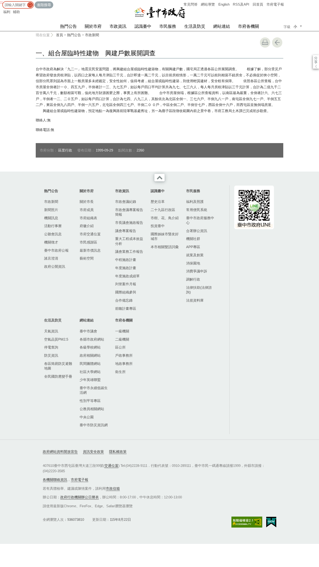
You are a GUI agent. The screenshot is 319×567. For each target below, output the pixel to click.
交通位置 (111, 466)
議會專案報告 (125, 231)
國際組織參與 (125, 292)
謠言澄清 (51, 258)
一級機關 (122, 331)
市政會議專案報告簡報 (129, 212)
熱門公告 (68, 26)
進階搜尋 (44, 5)
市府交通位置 (90, 234)
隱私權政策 (118, 452)
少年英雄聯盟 (90, 380)
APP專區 (193, 247)
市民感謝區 (88, 242)
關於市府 (93, 26)
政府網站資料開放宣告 (60, 452)
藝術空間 (87, 258)
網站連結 (221, 26)
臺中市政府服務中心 (200, 220)
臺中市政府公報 (56, 250)
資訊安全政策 (93, 452)
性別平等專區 (90, 401)
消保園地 (193, 263)
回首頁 (258, 4)
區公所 (120, 347)
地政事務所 (124, 364)
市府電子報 (275, 4)
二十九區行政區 (163, 210)
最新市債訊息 (90, 250)
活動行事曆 (53, 226)
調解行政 (193, 279)
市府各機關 (248, 26)
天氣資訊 (51, 331)
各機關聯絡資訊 (55, 480)
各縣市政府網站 (92, 339)
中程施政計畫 (125, 260)
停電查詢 (51, 347)
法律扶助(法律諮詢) (199, 289)
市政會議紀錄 (125, 202)
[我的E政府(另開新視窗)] (271, 522)
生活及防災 (194, 26)
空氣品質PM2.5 (56, 339)
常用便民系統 (196, 210)
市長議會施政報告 (129, 223)
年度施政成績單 (127, 276)
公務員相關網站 (92, 409)
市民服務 (167, 26)
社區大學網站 (90, 372)
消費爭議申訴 (196, 271)
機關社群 (193, 239)
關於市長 (87, 202)
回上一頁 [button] (277, 42)
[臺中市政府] (159, 13)
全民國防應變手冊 (58, 376)
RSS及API (241, 4)
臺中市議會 (88, 331)
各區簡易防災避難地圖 (58, 366)
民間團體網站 (90, 364)
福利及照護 (195, 202)
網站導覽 (208, 4)
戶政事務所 (124, 355)
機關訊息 (51, 218)
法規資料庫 (195, 300)
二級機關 (122, 339)
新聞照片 (51, 210)
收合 (159, 177)
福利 (6, 12)
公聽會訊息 (53, 234)
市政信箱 (113, 488)
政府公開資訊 (54, 266)
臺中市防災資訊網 (94, 425)
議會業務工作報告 (129, 252)
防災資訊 (51, 355)
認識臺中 (143, 26)
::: (1, 2)
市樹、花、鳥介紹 (165, 218)
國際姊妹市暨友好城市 (165, 236)
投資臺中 (158, 226)
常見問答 (191, 4)
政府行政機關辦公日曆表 (79, 497)
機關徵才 (51, 242)
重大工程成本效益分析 (129, 241)
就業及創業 (195, 255)
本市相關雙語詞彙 (165, 247)
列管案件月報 (125, 284)
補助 (16, 12)
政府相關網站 (90, 355)
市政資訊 (118, 26)
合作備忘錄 (124, 300)
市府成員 (87, 210)
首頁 (59, 35)
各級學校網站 (90, 347)
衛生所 (120, 372)
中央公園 (87, 417)
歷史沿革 (158, 202)
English (224, 4)
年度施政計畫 (125, 268)
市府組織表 (88, 218)
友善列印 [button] (265, 42)
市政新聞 (92, 35)
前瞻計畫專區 (125, 308)
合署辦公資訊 (196, 231)
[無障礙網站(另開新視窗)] (246, 522)
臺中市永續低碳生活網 (94, 390)
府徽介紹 (87, 226)
